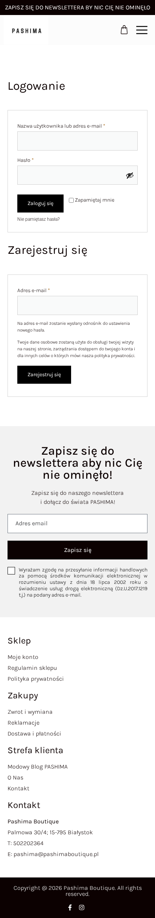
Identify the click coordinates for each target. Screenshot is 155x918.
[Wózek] (124, 29)
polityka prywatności (114, 355)
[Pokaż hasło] (130, 175)
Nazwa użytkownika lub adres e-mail (74, 125)
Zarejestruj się (44, 374)
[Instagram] (82, 907)
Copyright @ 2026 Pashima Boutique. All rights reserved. (78, 890)
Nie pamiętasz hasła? (38, 219)
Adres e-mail (46, 289)
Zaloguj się (40, 203)
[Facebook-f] (70, 907)
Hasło (38, 159)
